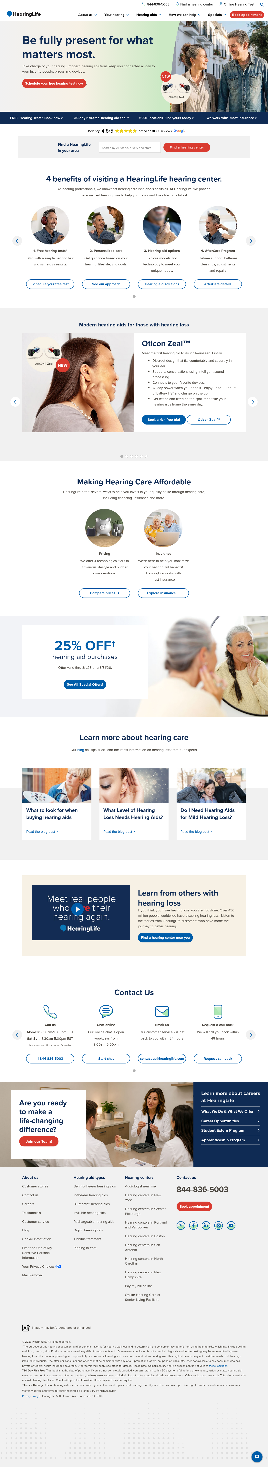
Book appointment (247, 14)
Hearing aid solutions (162, 284)
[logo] (23, 14)
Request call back (218, 1058)
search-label (262, 5)
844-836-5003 (202, 1189)
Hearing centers (139, 1177)
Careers (28, 1203)
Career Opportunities (220, 1121)
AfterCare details (218, 284)
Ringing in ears (85, 1247)
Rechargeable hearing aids (94, 1221)
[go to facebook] (193, 1226)
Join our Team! (39, 1141)
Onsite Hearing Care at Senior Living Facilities (142, 1297)
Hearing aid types (89, 1177)
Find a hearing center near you (165, 937)
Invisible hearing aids (90, 1212)
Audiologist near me (140, 1186)
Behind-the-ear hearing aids (95, 1186)
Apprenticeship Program (223, 1140)
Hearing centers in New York (143, 1197)
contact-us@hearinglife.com (162, 1058)
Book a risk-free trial (164, 419)
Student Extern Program (222, 1130)
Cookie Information (36, 1238)
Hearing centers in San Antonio (142, 1247)
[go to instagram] (218, 1226)
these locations (218, 1366)
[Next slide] (251, 241)
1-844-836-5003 (50, 1058)
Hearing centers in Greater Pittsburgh (145, 1211)
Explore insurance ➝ (163, 593)
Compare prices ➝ (104, 593)
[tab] (87, 15)
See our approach (106, 284)
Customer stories (35, 1186)
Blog (25, 1230)
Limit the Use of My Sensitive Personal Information (37, 1252)
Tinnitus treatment (87, 1238)
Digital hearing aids (88, 1230)
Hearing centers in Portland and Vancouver (146, 1225)
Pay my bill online (138, 1285)
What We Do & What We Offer (227, 1111)
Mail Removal (32, 1275)
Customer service (35, 1221)
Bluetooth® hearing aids (92, 1203)
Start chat (106, 1058)
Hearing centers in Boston (145, 1236)
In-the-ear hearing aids (91, 1195)
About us (30, 1177)
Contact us (30, 1195)
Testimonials (31, 1212)
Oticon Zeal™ (209, 419)
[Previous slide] (17, 241)
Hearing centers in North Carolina (144, 1261)
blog (80, 749)
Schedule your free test (50, 284)
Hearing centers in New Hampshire (143, 1274)
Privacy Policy (30, 1396)
